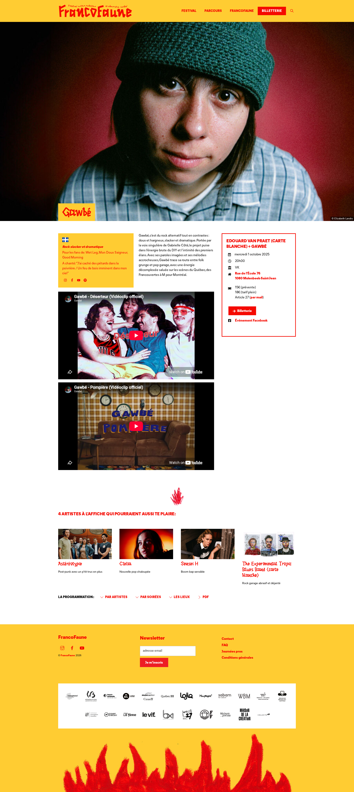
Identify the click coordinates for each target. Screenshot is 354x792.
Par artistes (115, 597)
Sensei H (189, 564)
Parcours (213, 11)
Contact (228, 639)
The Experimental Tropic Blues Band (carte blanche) (267, 569)
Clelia (125, 564)
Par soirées (150, 597)
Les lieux (181, 597)
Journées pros (232, 651)
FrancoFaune (242, 11)
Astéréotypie (70, 564)
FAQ (225, 645)
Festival (189, 11)
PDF (205, 597)
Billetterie (272, 11)
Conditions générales (237, 657)
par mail (257, 297)
